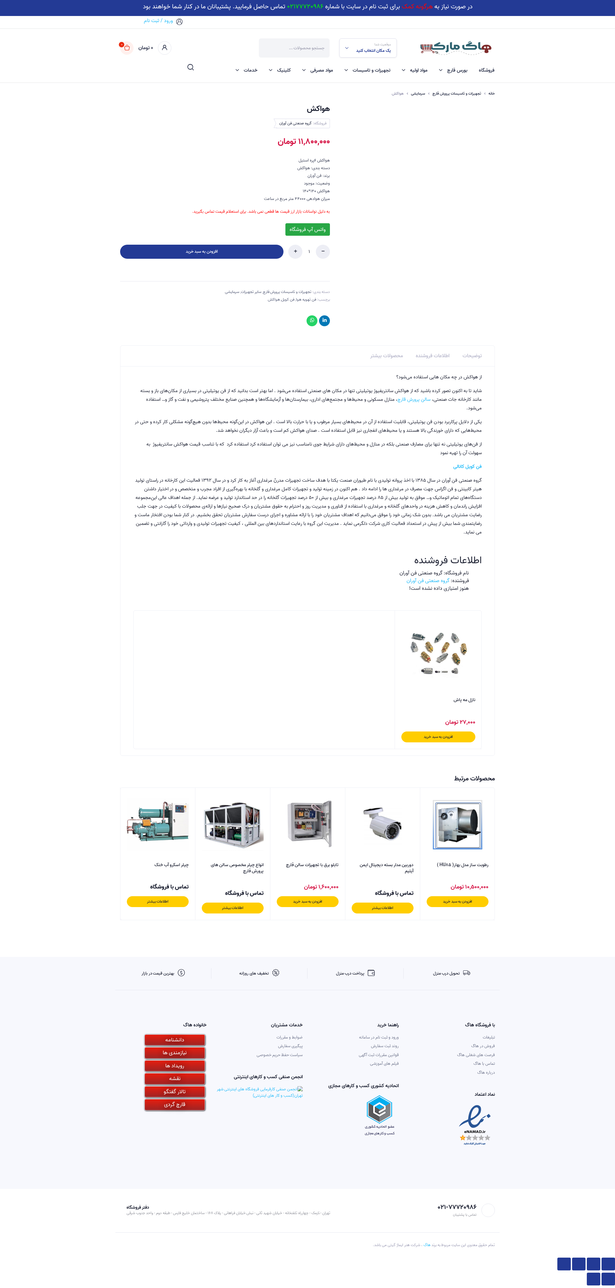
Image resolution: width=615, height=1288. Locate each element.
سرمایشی (418, 94)
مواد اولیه (419, 70)
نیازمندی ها (175, 1052)
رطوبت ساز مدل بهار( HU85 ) (462, 865)
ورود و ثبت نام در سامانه (379, 1037)
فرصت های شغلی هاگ (476, 1055)
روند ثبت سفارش (385, 1046)
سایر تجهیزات (251, 292)
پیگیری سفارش (290, 1046)
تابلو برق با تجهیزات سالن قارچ (312, 865)
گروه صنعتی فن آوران (295, 123)
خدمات (251, 70)
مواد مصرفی (321, 70)
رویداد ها (174, 1066)
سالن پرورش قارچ (414, 399)
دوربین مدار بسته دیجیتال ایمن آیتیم (387, 868)
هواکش (274, 299)
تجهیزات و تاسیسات (371, 70)
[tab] (472, 356)
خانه (491, 94)
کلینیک (284, 70)
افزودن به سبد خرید (202, 251)
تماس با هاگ (484, 1063)
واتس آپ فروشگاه (308, 229)
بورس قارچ (457, 70)
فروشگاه (487, 70)
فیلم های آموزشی (384, 1063)
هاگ (426, 1245)
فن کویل (287, 299)
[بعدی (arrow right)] (593, 1279)
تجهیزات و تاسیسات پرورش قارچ (456, 94)
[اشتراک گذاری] (593, 1264)
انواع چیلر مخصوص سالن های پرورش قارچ (237, 868)
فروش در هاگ (483, 1046)
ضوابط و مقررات (289, 1037)
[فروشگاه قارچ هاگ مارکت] (455, 48)
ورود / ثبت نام (158, 21)
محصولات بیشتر (386, 356)
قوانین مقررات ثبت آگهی (379, 1055)
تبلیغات (489, 1037)
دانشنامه (174, 1040)
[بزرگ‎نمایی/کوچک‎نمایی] (564, 1264)
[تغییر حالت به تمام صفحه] (579, 1264)
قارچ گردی (174, 1104)
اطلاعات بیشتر (383, 908)
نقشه (175, 1078)
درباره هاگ (486, 1072)
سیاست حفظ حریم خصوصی (280, 1055)
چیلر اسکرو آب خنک (171, 865)
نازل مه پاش (464, 700)
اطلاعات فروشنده (433, 356)
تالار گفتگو (175, 1091)
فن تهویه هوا (306, 299)
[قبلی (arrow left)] (608, 1279)
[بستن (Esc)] (608, 1264)
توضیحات (472, 356)
